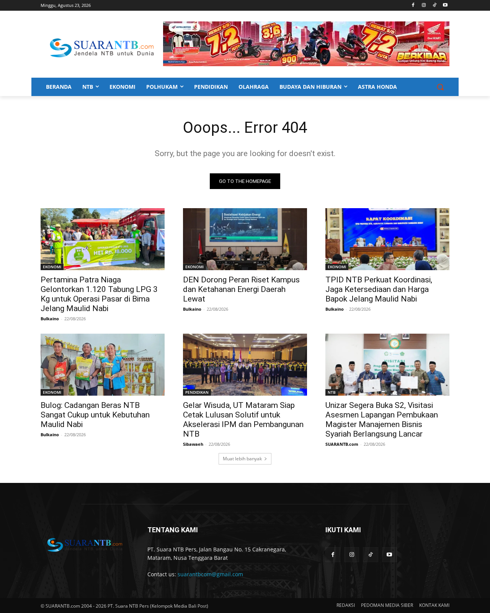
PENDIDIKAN (197, 392)
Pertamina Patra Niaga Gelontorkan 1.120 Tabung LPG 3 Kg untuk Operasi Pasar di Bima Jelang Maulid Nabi (99, 294)
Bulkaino (50, 318)
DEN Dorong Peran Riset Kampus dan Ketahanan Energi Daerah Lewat (241, 289)
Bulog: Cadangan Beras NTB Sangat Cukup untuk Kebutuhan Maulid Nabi (95, 415)
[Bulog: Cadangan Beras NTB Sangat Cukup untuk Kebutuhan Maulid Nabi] (103, 365)
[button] (440, 87)
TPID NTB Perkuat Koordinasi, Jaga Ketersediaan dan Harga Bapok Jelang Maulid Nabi (378, 289)
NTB (332, 392)
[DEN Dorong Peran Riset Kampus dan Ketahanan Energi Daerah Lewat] (245, 239)
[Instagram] (424, 5)
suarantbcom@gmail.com (210, 574)
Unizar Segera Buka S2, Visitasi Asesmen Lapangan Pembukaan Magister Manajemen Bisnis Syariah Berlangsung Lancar (381, 420)
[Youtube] (445, 5)
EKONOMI (52, 266)
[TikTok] (434, 5)
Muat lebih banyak (242, 458)
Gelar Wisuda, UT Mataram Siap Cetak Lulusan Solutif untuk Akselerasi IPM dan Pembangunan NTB (243, 420)
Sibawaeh (193, 444)
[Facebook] (413, 5)
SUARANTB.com (341, 444)
